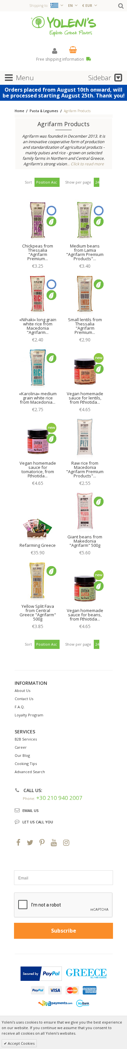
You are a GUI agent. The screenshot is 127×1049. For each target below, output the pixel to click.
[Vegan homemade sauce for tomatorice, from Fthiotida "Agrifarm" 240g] (38, 437)
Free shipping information (60, 59)
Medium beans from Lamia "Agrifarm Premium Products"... (85, 252)
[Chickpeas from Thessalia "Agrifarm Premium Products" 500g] (38, 220)
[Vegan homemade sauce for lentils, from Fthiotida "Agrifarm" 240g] (85, 368)
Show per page (78, 182)
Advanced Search (30, 771)
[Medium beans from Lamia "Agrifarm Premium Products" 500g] (85, 220)
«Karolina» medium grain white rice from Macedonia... (38, 398)
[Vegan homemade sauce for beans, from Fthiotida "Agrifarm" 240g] (85, 585)
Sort (28, 182)
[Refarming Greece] (38, 520)
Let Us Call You (37, 821)
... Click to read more (85, 164)
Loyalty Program (29, 714)
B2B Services (26, 739)
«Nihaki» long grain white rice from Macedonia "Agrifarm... (37, 326)
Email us (30, 810)
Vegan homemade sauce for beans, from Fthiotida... (85, 614)
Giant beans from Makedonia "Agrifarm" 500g (84, 541)
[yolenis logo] (63, 26)
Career (21, 747)
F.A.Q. (20, 706)
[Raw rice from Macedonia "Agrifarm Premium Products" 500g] (85, 437)
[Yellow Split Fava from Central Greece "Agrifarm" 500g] (38, 581)
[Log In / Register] (54, 50)
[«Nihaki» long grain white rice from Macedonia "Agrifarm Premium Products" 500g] (38, 294)
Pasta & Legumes (44, 111)
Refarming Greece (38, 545)
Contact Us (24, 698)
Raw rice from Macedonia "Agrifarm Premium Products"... (85, 469)
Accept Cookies (21, 1043)
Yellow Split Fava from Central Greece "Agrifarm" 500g (38, 612)
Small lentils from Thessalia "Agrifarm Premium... (85, 326)
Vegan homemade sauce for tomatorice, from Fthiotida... (38, 469)
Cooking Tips (26, 763)
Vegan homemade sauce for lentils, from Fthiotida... (85, 398)
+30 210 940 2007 (59, 798)
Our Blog (22, 755)
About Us (22, 690)
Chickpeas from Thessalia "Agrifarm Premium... (37, 252)
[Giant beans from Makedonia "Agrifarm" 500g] (85, 511)
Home (19, 111)
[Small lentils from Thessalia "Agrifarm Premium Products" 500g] (85, 294)
